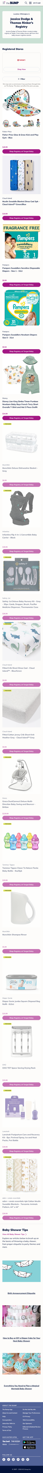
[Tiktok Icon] (8, 1459)
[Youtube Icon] (23, 1459)
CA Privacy (26, 1416)
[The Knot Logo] (6, 1441)
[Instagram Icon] (13, 1459)
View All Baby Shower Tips (13, 1234)
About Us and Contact (9, 1413)
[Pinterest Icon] (18, 1459)
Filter (23, 79)
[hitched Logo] (4, 1444)
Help (3, 1416)
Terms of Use (6, 1430)
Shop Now (21, 69)
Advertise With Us (8, 1423)
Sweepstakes (7, 1420)
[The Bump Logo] (12, 3)
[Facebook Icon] (3, 1459)
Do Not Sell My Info (29, 1409)
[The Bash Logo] (16, 1441)
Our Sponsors (27, 1423)
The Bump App (7, 1409)
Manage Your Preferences (31, 1413)
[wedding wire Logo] (14, 1444)
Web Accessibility (29, 1420)
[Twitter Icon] (27, 1459)
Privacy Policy (7, 1427)
